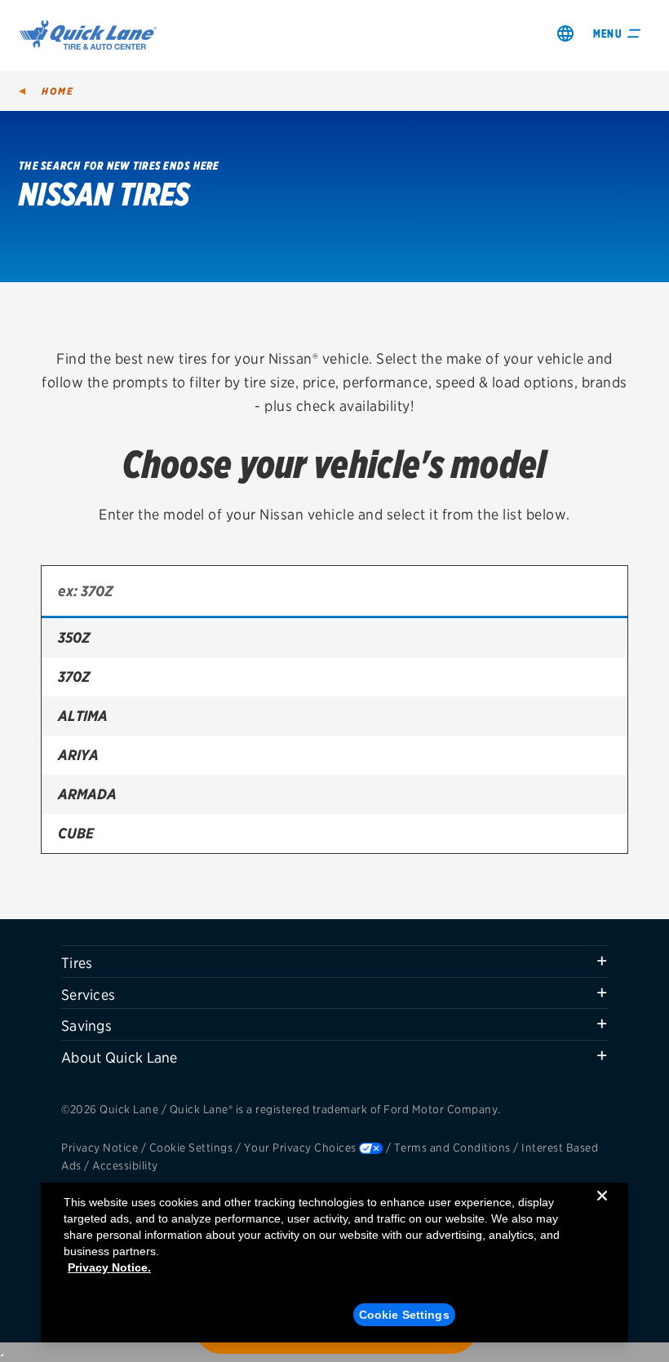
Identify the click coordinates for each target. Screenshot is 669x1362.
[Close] (602, 1209)
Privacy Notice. (109, 1267)
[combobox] (334, 592)
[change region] (565, 33)
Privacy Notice (99, 1147)
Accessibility (125, 1165)
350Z (74, 637)
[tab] (334, 961)
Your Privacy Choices (300, 1147)
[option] (334, 637)
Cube (76, 833)
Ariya (78, 754)
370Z (74, 676)
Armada (87, 794)
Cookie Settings (191, 1147)
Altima (83, 715)
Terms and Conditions (452, 1147)
